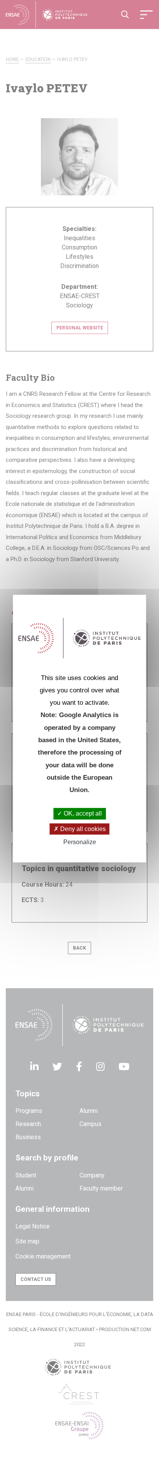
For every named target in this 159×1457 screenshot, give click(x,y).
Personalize (79, 842)
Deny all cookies (82, 829)
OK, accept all (82, 814)
